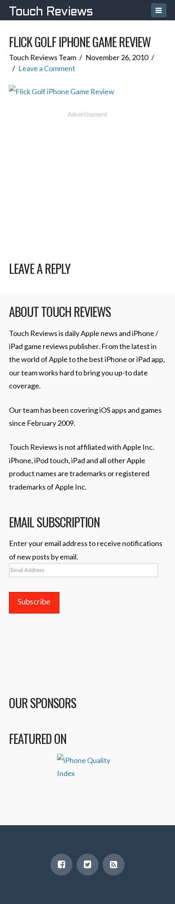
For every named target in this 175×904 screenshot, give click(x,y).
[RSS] (114, 865)
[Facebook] (61, 865)
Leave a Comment (46, 68)
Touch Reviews (51, 12)
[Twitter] (87, 865)
